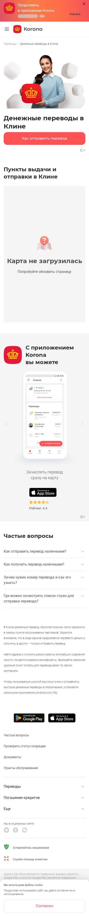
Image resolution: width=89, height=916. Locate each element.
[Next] (82, 423)
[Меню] (7, 29)
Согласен (44, 906)
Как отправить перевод (44, 138)
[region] (44, 44)
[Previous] (6, 423)
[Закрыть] (84, 4)
